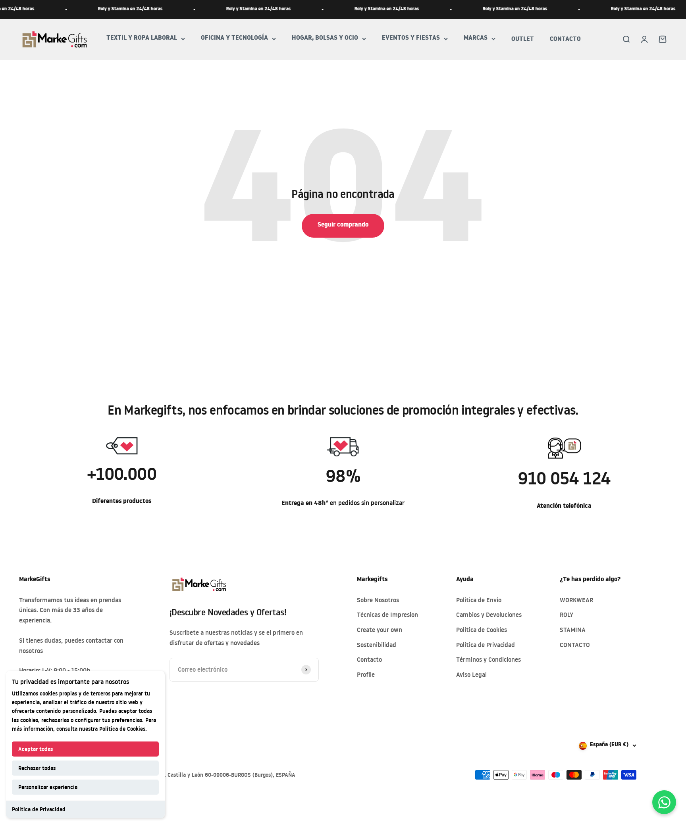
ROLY (566, 614)
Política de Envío (478, 599)
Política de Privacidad (39, 809)
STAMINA (573, 629)
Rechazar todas (37, 768)
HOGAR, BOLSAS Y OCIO (325, 39)
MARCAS (476, 39)
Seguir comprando (343, 225)
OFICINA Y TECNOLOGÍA (234, 39)
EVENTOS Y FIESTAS (411, 39)
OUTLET (522, 39)
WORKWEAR (576, 599)
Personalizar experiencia (47, 787)
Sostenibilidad (376, 644)
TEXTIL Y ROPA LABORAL (141, 39)
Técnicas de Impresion (387, 614)
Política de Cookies (481, 629)
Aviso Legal (471, 674)
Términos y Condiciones (488, 659)
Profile (366, 674)
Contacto (369, 659)
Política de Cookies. (123, 728)
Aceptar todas (35, 749)
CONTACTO (565, 39)
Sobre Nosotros (378, 599)
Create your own (379, 629)
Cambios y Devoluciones (489, 614)
